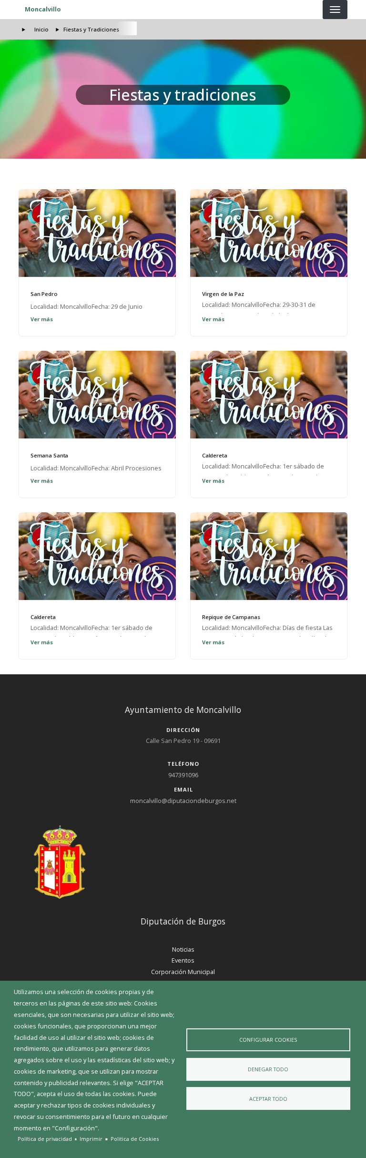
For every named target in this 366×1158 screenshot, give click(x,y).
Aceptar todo (268, 1098)
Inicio (41, 29)
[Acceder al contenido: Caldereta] (268, 394)
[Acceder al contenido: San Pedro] (97, 233)
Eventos (183, 960)
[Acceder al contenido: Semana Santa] (97, 394)
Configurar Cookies (268, 1039)
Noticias (183, 949)
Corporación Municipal (183, 971)
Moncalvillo (43, 9)
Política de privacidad (45, 1138)
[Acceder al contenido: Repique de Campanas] (268, 556)
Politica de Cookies (135, 1138)
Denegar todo (268, 1069)
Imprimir (91, 1138)
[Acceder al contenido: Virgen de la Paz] (268, 233)
